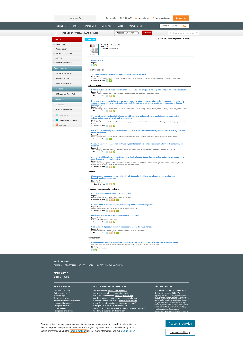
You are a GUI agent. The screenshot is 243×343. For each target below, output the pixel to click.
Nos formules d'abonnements (109, 265)
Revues (75, 26)
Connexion (181, 18)
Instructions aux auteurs (64, 73)
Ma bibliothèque (163, 18)
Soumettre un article (62, 78)
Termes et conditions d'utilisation (67, 301)
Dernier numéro (62, 49)
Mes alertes (144, 18)
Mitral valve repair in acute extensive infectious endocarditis (115, 216)
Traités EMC (90, 26)
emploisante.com (119, 311)
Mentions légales (61, 296)
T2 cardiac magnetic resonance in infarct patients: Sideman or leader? (119, 74)
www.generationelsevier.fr (117, 306)
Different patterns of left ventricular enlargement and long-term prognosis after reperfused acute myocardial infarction (138, 90)
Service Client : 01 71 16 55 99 (118, 18)
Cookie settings (78, 331)
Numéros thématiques (64, 62)
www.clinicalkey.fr (122, 293)
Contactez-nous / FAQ (62, 291)
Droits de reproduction (63, 83)
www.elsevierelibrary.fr (127, 303)
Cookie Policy (128, 331)
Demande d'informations (64, 110)
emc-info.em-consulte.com (126, 298)
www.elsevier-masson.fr (117, 291)
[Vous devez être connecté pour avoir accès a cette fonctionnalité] (92, 65)
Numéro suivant (182, 39)
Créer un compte (61, 277)
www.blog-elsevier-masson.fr (134, 308)
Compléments (135, 26)
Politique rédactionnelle (63, 303)
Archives (59, 58)
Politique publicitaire (62, 306)
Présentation (60, 44)
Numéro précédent (167, 39)
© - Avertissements (61, 298)
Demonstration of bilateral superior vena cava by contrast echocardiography (122, 204)
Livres (120, 26)
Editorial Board (97, 60)
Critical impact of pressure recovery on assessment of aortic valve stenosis (121, 227)
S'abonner (147, 33)
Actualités (61, 26)
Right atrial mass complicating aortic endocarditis (111, 193)
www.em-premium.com (124, 296)
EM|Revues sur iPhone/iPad (65, 94)
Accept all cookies (180, 323)
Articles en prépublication (65, 53)
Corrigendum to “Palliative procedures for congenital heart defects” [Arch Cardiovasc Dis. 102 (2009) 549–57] (135, 242)
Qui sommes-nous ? (62, 293)
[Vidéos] (113, 200)
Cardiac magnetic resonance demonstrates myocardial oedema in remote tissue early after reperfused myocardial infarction (137, 145)
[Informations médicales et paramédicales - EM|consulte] (64, 7)
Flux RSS (62, 125)
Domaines (106, 26)
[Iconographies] (110, 96)
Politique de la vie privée (63, 311)
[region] (121, 327)
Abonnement (60, 105)
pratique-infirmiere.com (128, 301)
